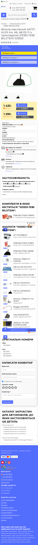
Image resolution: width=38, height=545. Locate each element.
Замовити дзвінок (7, 479)
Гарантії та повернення (9, 510)
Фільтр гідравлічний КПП (21, 253)
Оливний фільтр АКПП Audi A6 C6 (14, 431)
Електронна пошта (9, 374)
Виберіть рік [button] (8, 53)
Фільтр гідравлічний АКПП (22, 317)
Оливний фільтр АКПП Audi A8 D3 (14, 433)
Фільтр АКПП (17, 293)
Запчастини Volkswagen (10, 438)
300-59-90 (18, 8)
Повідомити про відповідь (13, 381)
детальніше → (10, 156)
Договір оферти (6, 512)
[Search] (34, 15)
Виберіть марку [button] (10, 58)
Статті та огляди (6, 517)
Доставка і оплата (15, 4)
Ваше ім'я (5, 366)
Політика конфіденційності (10, 515)
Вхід (34, 4)
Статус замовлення (7, 500)
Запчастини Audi (7, 425)
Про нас (4, 502)
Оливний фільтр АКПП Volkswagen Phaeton (18, 440)
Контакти (27, 4)
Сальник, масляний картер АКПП (24, 309)
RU (7, 1)
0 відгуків (15, 42)
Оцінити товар (7, 384)
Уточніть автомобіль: (6, 47)
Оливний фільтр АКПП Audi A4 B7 (14, 429)
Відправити (7, 402)
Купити (22, 105)
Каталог (4, 520)
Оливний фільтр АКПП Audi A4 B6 (14, 427)
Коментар (6, 392)
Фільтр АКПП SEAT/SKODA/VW (23, 245)
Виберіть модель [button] (11, 62)
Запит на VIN (5, 482)
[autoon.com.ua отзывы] (9, 468)
